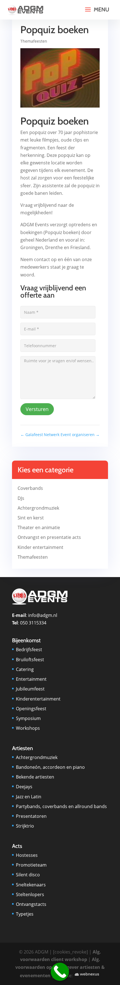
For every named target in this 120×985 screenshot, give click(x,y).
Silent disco (28, 875)
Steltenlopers (30, 894)
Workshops (28, 728)
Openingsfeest (31, 709)
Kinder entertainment (40, 547)
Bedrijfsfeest (29, 649)
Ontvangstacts (31, 904)
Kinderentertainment (38, 699)
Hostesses (27, 855)
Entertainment (31, 679)
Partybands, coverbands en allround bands (61, 806)
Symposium (28, 718)
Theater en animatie (39, 527)
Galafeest (31, 434)
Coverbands (30, 488)
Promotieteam (31, 865)
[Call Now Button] (60, 972)
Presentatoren (31, 816)
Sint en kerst (31, 518)
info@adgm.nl (42, 615)
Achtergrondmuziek (38, 508)
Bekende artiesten (35, 777)
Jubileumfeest (30, 689)
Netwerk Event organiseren (72, 434)
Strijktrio (25, 826)
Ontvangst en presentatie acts (49, 537)
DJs (21, 498)
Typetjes (24, 914)
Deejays (24, 787)
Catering (25, 669)
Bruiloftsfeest (30, 659)
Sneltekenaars (31, 885)
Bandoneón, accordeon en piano (50, 767)
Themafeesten (33, 41)
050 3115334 (33, 623)
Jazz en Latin (28, 797)
